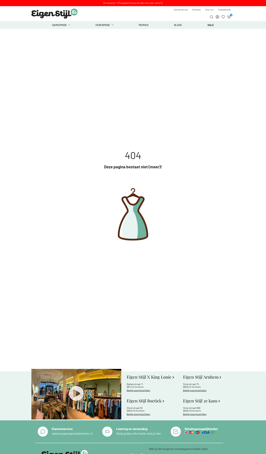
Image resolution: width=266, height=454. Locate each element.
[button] (76, 394)
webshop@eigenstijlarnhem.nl (72, 433)
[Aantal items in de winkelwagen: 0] (229, 17)
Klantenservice (181, 9)
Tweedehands (224, 9)
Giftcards (196, 9)
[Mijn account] (217, 17)
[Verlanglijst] (223, 17)
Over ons (209, 9)
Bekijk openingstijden (138, 390)
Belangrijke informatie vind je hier (138, 433)
